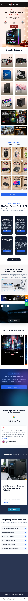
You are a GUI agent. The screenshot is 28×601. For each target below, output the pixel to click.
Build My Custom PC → (14, 387)
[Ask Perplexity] (20, 585)
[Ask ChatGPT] (7, 585)
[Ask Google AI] (17, 585)
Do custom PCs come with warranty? (10, 548)
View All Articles (14, 509)
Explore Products (14, 320)
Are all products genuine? (8, 532)
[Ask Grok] (14, 585)
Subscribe (23, 564)
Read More (4, 438)
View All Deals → (14, 194)
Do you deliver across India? (8, 540)
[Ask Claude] (10, 585)
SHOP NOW (14, 26)
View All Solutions (14, 259)
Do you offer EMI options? (8, 536)
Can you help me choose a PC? (9, 544)
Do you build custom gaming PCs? (10, 528)
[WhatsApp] (26, 304)
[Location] (26, 300)
